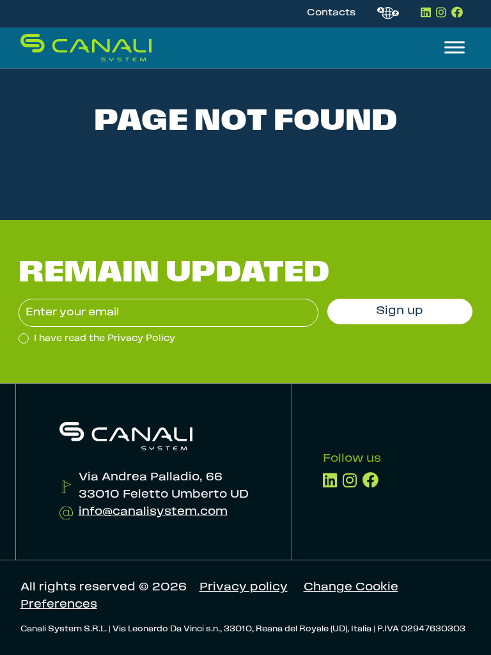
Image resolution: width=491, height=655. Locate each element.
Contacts (331, 13)
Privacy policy (243, 588)
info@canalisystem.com (153, 512)
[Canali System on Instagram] (442, 12)
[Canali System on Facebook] (457, 12)
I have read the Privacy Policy (103, 338)
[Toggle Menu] (454, 48)
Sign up (399, 311)
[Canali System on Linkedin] (427, 12)
